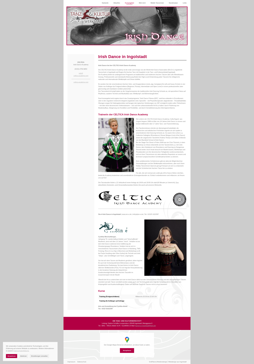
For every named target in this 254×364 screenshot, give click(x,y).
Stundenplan (173, 3)
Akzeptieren (127, 350)
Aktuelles (116, 3)
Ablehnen (23, 356)
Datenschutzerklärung (21, 351)
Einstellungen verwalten (39, 356)
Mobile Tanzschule (157, 3)
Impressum (71, 362)
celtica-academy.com (81, 82)
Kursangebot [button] (129, 3)
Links (185, 3)
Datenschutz (81, 362)
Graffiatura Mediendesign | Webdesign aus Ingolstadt (168, 362)
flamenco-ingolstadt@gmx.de (145, 326)
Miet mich (142, 3)
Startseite (105, 3)
